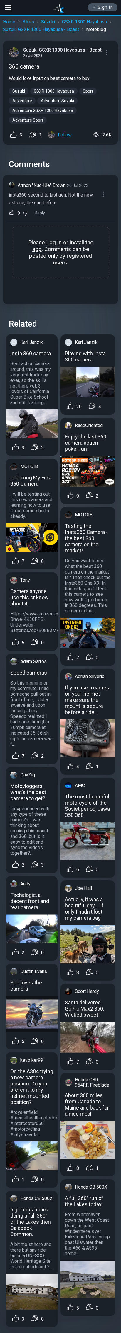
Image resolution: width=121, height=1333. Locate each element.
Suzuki (48, 22)
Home (9, 22)
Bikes (28, 22)
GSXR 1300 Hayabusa (84, 22)
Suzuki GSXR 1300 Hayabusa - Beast (41, 29)
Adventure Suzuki (57, 100)
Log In (54, 242)
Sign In (105, 7)
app (37, 249)
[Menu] (106, 52)
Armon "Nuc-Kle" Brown (41, 185)
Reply (40, 213)
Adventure (22, 100)
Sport (88, 91)
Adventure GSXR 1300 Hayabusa (42, 110)
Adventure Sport (27, 120)
